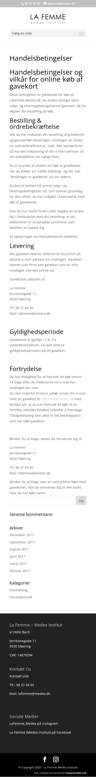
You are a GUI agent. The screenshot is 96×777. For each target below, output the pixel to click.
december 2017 (22, 535)
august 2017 (19, 549)
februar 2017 (20, 571)
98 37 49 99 (25, 685)
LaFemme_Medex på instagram (34, 723)
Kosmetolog (19, 590)
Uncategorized (21, 597)
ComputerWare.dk (75, 772)
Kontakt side (19, 676)
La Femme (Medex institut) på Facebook (40, 732)
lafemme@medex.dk (58, 399)
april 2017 (17, 556)
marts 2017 (18, 563)
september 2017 (22, 542)
